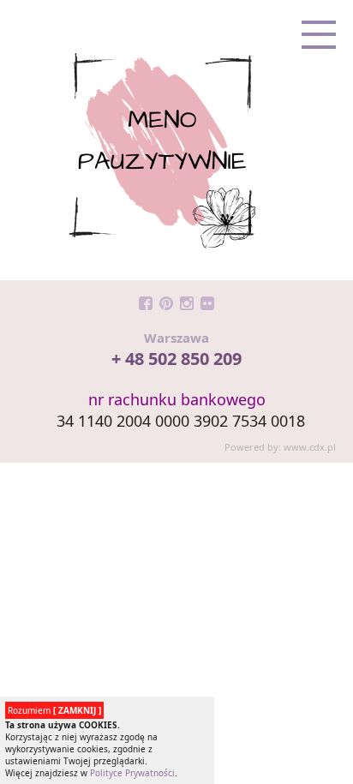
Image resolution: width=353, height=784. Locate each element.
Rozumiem (54, 710)
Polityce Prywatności (132, 773)
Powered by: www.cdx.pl (280, 446)
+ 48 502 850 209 (176, 358)
